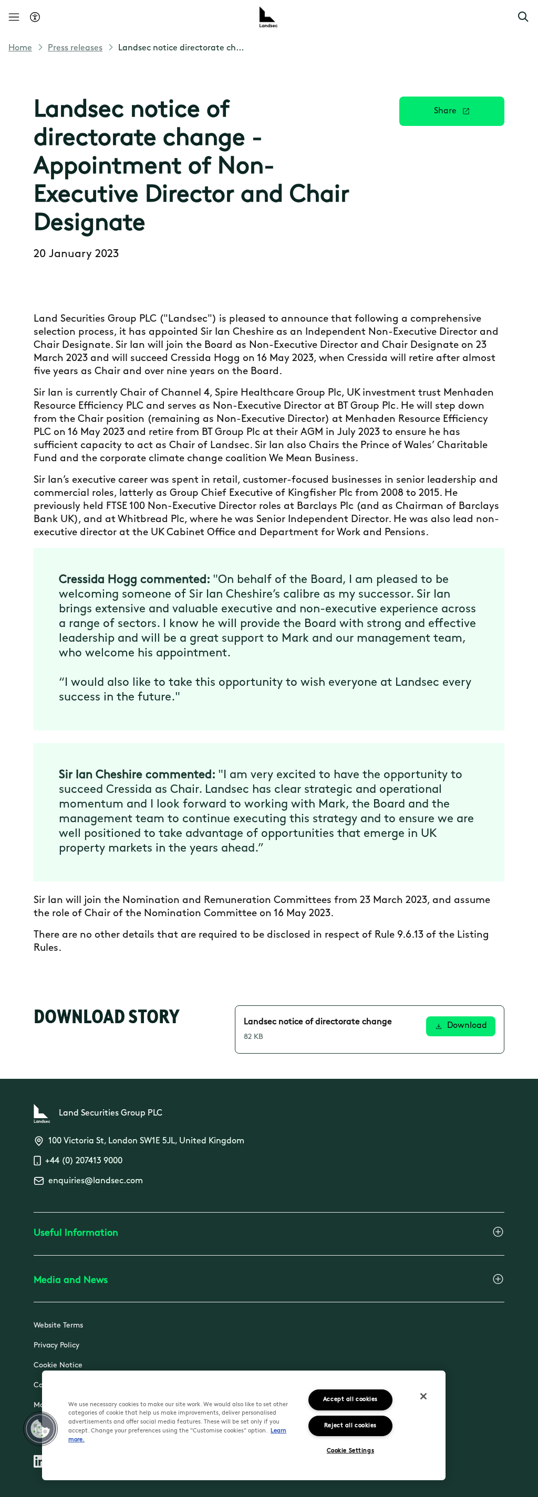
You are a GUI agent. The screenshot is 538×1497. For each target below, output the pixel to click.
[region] (244, 1425)
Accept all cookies (350, 1400)
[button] (523, 16)
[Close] (423, 1396)
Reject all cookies (350, 1426)
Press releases (75, 48)
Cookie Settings (350, 1451)
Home (20, 48)
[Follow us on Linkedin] (40, 1463)
